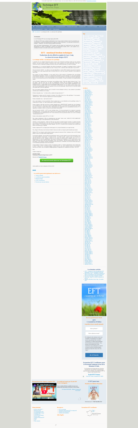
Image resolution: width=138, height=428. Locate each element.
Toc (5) (85, 80)
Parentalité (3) (96, 67)
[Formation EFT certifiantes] (94, 376)
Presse (46, 29)
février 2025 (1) (88, 99)
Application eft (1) (87, 37)
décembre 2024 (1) (88, 101)
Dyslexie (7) (100, 47)
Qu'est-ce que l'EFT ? (40, 26)
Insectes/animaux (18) (88, 58)
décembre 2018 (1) (88, 130)
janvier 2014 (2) (88, 174)
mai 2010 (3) (87, 208)
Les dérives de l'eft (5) (88, 60)
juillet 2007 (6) (88, 243)
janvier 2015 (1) (88, 163)
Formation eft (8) (87, 52)
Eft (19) (85, 49)
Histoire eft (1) (87, 56)
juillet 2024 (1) (88, 107)
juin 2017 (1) (87, 143)
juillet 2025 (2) (88, 95)
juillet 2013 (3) (88, 180)
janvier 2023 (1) (88, 120)
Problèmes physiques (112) (98, 73)
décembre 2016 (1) (88, 148)
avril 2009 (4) (87, 220)
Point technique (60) (100, 71)
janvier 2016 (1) (88, 155)
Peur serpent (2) (96, 69)
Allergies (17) (100, 36)
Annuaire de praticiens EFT (64, 411)
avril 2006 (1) (87, 257)
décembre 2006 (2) (88, 251)
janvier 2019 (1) (88, 129)
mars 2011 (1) (87, 198)
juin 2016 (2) (87, 152)
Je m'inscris (94, 355)
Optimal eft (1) (87, 65)
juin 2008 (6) (87, 230)
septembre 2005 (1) (89, 264)
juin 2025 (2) (87, 97)
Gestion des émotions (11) (89, 54)
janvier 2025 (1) (88, 100)
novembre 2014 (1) (89, 166)
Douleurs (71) (86, 47)
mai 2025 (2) (87, 98)
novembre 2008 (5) (89, 226)
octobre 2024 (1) (88, 103)
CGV (50, 29)
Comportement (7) (97, 41)
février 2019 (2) (88, 128)
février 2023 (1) (88, 118)
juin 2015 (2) (87, 160)
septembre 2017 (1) (89, 139)
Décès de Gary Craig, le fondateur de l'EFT (93, 275)
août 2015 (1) (87, 159)
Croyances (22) (97, 43)
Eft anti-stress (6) (92, 49)
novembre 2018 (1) (89, 131)
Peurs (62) (86, 71)
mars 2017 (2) (87, 146)
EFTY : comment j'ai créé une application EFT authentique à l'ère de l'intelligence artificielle (94, 272)
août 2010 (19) (88, 205)
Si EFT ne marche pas (40, 180)
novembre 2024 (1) (89, 102)
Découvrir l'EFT (50, 26)
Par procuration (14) (88, 67)
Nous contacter (56, 29)
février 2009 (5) (88, 222)
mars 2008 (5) (87, 234)
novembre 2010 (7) (89, 201)
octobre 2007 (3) (88, 239)
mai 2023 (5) (87, 115)
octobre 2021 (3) (88, 122)
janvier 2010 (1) (88, 212)
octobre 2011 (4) (88, 191)
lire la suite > (78, 394)
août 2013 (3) (87, 178)
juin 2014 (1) (87, 168)
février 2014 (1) (88, 173)
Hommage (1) (94, 56)
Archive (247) (96, 37)
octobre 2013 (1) (88, 176)
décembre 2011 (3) (88, 189)
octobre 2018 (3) (88, 132)
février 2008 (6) (88, 235)
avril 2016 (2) (87, 153)
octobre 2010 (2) (88, 203)
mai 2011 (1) (87, 196)
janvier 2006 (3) (88, 259)
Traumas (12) (99, 80)
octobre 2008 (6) (88, 227)
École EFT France (43, 157)
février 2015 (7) (88, 162)
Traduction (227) (91, 80)
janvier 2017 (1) (88, 147)
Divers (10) (99, 45)
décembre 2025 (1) (88, 92)
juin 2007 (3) (87, 244)
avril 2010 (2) (87, 210)
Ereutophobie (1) (93, 50)
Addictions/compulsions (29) (89, 36)
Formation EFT (82, 26)
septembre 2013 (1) (89, 177)
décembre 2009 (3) (88, 213)
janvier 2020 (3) (88, 125)
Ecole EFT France (94, 374)
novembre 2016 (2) (89, 150)
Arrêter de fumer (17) (88, 39)
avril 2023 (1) (87, 116)
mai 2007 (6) (87, 245)
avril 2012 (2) (87, 185)
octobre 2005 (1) (88, 263)
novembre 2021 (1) (89, 121)
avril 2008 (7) (87, 233)
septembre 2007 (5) (89, 241)
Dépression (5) (86, 45)
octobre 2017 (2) (88, 138)
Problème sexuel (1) (88, 73)
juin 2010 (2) (87, 207)
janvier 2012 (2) (88, 188)
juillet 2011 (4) (88, 195)
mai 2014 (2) (87, 169)
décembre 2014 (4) (88, 165)
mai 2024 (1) (87, 108)
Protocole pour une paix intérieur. (42, 182)
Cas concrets (37, 31)
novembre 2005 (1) (89, 261)
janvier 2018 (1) (88, 136)
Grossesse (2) (98, 54)
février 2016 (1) (88, 154)
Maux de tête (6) (87, 62)
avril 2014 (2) (87, 170)
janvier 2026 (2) (88, 91)
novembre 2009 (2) (89, 214)
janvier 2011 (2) (88, 199)
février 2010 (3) (88, 211)
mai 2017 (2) (87, 144)
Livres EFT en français (92, 26)
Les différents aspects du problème (43, 177)
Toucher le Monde (39, 175)
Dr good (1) (93, 47)
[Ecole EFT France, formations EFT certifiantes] (93, 415)
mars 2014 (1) (87, 171)
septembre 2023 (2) (89, 113)
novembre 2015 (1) (89, 157)
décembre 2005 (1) (88, 260)
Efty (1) (99, 49)
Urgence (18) (86, 82)
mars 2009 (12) (88, 221)
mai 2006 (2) (87, 256)
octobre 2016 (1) (88, 151)
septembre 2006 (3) (89, 253)
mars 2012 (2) (87, 186)
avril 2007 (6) (87, 246)
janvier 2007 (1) (88, 250)
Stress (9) (99, 77)
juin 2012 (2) (87, 184)
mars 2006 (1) (87, 258)
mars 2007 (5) (87, 248)
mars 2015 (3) (87, 161)
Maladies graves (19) (98, 60)
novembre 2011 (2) (88, 190)
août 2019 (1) (87, 127)
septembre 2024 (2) (89, 105)
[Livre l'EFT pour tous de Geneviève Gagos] (93, 399)
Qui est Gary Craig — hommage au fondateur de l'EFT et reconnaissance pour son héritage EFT (95, 274)
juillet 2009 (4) (88, 218)
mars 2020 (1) (87, 123)
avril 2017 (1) (87, 145)
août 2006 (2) (87, 254)
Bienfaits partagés (39, 178)
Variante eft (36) (94, 82)
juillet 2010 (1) (88, 206)
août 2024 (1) (87, 106)
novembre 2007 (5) (89, 238)
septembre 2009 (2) (89, 215)
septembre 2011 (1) (89, 192)
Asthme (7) (96, 39)
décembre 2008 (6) (88, 224)
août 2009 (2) (87, 216)
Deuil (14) (93, 45)
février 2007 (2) (88, 249)
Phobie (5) (91, 71)
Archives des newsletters (64, 412)
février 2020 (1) (88, 124)
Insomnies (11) (97, 58)
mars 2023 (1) (87, 117)
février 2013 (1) (88, 181)
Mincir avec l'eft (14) (88, 64)
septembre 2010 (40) (89, 204)
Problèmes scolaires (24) (89, 75)
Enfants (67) (86, 50)
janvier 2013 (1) (88, 182)
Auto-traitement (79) (88, 41)
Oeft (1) (95, 64)
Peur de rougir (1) (87, 69)
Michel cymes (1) (95, 62)
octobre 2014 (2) (88, 167)
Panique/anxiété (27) (95, 65)
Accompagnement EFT (60, 26)
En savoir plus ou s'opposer (91, 0)
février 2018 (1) (88, 135)
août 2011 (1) (87, 193)
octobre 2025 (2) (88, 93)
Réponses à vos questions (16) (90, 77)
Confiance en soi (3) (88, 43)
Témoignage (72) (97, 79)
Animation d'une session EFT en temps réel (68, 410)
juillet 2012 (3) (88, 183)
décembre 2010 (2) (88, 200)
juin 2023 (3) (87, 114)
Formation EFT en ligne (72, 26)
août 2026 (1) (87, 90)
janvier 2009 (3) (88, 223)
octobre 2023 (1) (88, 112)
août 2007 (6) (87, 242)
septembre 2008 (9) (89, 228)
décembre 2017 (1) (88, 137)
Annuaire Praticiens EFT (37, 29)
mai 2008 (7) (87, 231)
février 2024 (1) (88, 110)
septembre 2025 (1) (89, 94)
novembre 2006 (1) (89, 252)
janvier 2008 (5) (88, 236)
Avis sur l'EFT (102, 26)
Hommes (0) (101, 56)
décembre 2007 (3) (88, 237)
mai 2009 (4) (87, 219)
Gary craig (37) (95, 52)
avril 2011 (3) (87, 197)
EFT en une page (62, 409)
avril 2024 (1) (87, 109)
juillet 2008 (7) (88, 229)
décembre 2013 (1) (88, 175)
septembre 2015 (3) (89, 158)
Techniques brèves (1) (88, 79)
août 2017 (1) (87, 140)
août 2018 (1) (87, 133)
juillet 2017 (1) (88, 142)
